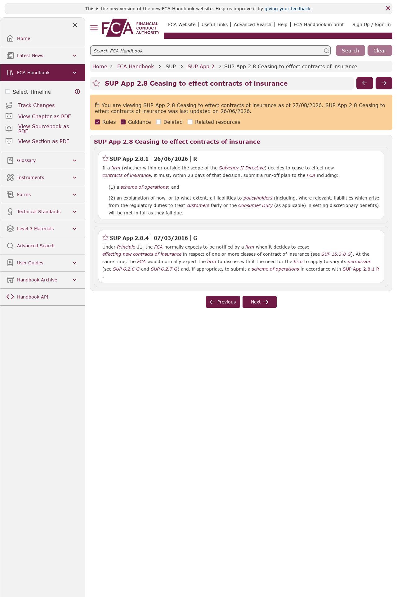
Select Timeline (32, 92)
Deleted (173, 122)
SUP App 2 (201, 66)
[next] (384, 83)
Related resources (217, 122)
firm (115, 168)
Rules (109, 122)
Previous (226, 301)
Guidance (139, 122)
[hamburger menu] (94, 28)
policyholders (257, 198)
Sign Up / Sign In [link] (371, 24)
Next (256, 301)
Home (99, 66)
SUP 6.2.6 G (126, 268)
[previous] (364, 83)
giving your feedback (287, 8)
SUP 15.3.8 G (336, 253)
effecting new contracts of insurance (141, 254)
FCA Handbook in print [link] (319, 24)
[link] (131, 27)
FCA (311, 175)
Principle (126, 247)
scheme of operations (144, 187)
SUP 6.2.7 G (164, 268)
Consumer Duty (255, 205)
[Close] (388, 8)
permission (360, 261)
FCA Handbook (135, 66)
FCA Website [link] (181, 24)
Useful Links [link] (215, 24)
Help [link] (283, 24)
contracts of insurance (126, 175)
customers (198, 205)
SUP (171, 66)
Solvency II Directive (242, 168)
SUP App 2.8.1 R (361, 268)
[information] (77, 91)
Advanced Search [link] (252, 24)
